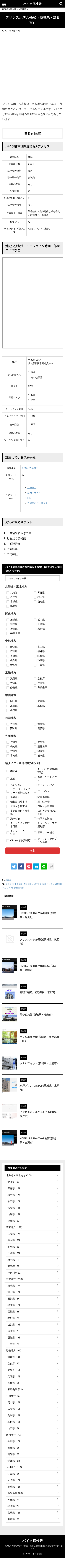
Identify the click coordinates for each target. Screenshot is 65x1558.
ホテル (8, 884)
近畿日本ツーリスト (37, 503)
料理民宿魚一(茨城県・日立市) (37, 992)
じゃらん (31, 487)
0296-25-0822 (30, 468)
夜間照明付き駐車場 (32, 884)
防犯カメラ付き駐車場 (52, 884)
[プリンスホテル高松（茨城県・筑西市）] (36, 866)
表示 (37, 133)
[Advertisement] (32, 65)
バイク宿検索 (32, 4)
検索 (32, 850)
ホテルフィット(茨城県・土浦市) (39, 1063)
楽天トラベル (34, 492)
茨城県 (8, 880)
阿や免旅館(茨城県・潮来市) (36, 1014)
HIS (29, 498)
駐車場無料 (17, 884)
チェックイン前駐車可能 (13, 888)
